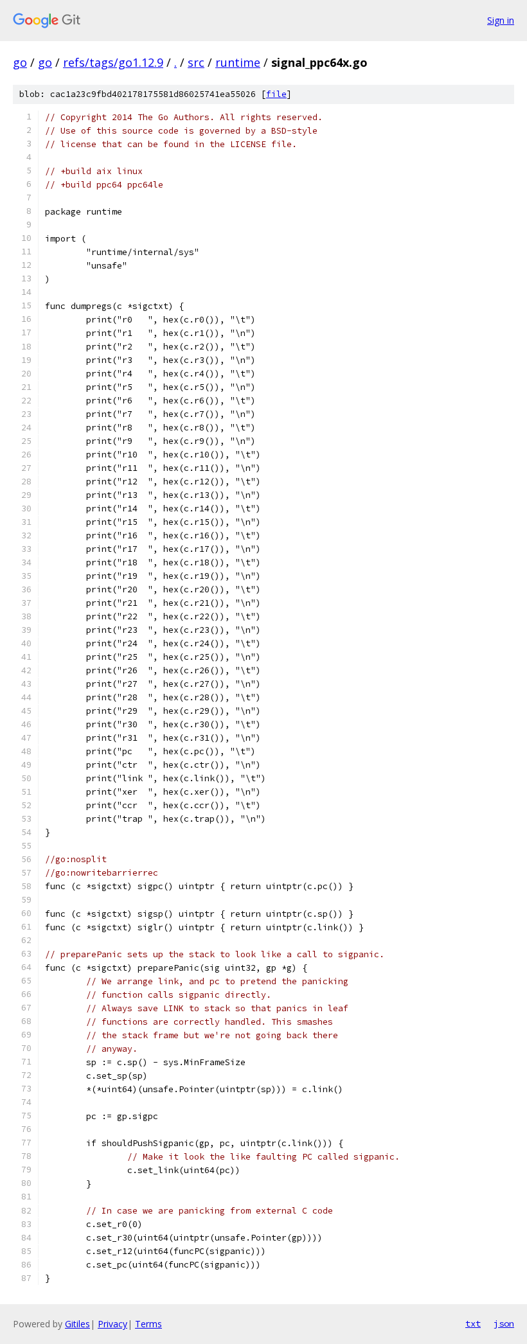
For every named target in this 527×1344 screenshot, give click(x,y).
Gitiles (77, 1324)
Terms (148, 1324)
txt (473, 1323)
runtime (237, 62)
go (20, 62)
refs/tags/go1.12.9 (113, 62)
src (196, 62)
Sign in (500, 20)
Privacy (112, 1324)
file (276, 94)
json (504, 1323)
